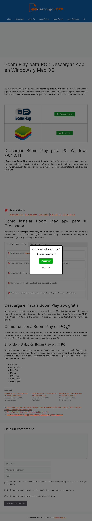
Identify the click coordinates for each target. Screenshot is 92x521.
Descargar (46, 261)
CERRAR (46, 268)
